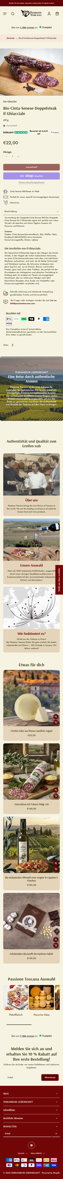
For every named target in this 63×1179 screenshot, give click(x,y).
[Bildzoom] (31, 72)
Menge (7, 152)
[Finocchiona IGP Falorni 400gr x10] (31, 771)
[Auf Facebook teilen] (12, 345)
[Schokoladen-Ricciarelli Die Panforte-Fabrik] (31, 921)
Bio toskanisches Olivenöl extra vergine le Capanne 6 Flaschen (31, 879)
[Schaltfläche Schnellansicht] (55, 716)
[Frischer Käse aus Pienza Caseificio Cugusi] (31, 698)
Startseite (11, 38)
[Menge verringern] (6, 156)
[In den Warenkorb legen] (55, 722)
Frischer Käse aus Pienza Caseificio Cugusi (31, 730)
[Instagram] (31, 1145)
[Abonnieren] (56, 1134)
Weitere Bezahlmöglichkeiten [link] (32, 182)
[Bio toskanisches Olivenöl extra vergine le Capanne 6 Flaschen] (31, 845)
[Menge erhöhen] (18, 156)
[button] (4, 13)
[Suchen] (12, 13)
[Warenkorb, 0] (56, 14)
